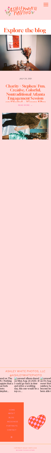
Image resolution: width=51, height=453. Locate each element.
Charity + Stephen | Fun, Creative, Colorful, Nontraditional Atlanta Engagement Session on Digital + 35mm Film (25, 94)
